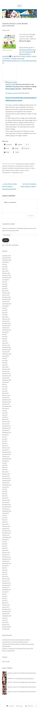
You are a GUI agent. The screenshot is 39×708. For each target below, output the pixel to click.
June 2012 (4, 570)
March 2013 (5, 550)
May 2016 (4, 467)
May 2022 (4, 312)
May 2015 (4, 493)
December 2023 (6, 275)
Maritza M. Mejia (10, 84)
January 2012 (5, 581)
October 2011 (5, 587)
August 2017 (5, 434)
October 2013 (5, 535)
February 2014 (6, 526)
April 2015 (4, 495)
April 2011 (4, 600)
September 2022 (6, 303)
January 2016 (5, 476)
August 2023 (5, 279)
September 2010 (6, 616)
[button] (9, 41)
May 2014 (4, 519)
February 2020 (6, 369)
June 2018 (4, 413)
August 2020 (5, 356)
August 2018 (5, 408)
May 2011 (4, 598)
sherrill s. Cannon (24, 170)
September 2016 (6, 458)
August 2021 (5, 332)
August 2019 (5, 382)
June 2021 (4, 336)
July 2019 (4, 384)
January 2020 (5, 371)
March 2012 (5, 576)
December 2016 (6, 452)
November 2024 (6, 258)
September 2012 (6, 563)
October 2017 (5, 430)
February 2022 (6, 319)
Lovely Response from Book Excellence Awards (15, 642)
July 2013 (4, 541)
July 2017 (4, 437)
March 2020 (5, 367)
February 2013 (6, 552)
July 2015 (4, 489)
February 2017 (6, 447)
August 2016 (5, 461)
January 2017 (5, 450)
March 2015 (5, 498)
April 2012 (4, 574)
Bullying (32, 164)
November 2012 (6, 559)
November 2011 (6, 585)
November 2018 (6, 402)
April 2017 (4, 443)
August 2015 (5, 487)
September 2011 (6, 589)
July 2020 (4, 358)
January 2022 (5, 321)
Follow (5, 240)
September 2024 (6, 260)
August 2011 (5, 592)
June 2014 (4, 517)
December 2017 (6, 426)
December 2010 (6, 609)
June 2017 (4, 439)
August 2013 (5, 539)
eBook (31, 166)
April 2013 (4, 548)
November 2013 (6, 533)
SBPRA (17, 170)
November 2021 (6, 325)
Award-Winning (20, 164)
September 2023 (6, 277)
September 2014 (6, 511)
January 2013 (5, 554)
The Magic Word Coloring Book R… (25, 678)
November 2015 (6, 480)
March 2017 (5, 445)
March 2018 (5, 419)
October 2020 (5, 351)
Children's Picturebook (8, 166)
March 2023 (5, 290)
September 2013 (6, 537)
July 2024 (4, 264)
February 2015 (6, 500)
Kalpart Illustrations (19, 168)
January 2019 (5, 397)
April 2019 (4, 391)
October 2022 (5, 301)
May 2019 (4, 389)
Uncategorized (6, 172)
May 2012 (4, 572)
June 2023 (4, 284)
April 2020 (4, 365)
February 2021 (6, 345)
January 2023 (5, 295)
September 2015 (6, 485)
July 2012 (4, 567)
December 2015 (6, 478)
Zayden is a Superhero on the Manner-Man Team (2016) (17, 648)
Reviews (12, 170)
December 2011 (6, 583)
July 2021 (4, 334)
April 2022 (4, 314)
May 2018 (4, 415)
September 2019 (6, 380)
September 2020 (6, 354)
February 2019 (6, 395)
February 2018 (6, 421)
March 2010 (5, 622)
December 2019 (6, 373)
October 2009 (5, 629)
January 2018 (5, 423)
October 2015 (5, 482)
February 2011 (6, 605)
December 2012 (6, 557)
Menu (19, 5)
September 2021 (6, 330)
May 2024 (4, 268)
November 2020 (6, 349)
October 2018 (5, 404)
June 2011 (4, 596)
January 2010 (5, 624)
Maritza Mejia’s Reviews (13, 89)
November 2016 (6, 454)
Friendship (11, 168)
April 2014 (4, 522)
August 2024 (5, 262)
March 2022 (5, 316)
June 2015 (4, 491)
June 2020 (4, 360)
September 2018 (6, 406)
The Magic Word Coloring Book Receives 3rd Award (16, 640)
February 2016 (6, 474)
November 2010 (6, 611)
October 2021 (5, 327)
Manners (27, 168)
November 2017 (6, 428)
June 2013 (4, 543)
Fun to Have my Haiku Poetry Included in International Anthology (9, 186)
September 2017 (6, 432)
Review (8, 170)
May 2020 (4, 362)
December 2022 (6, 297)
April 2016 (4, 469)
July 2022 (4, 308)
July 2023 (4, 282)
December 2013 (6, 530)
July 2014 (4, 515)
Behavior (27, 164)
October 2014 (5, 509)
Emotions (4, 168)
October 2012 (5, 561)
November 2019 (6, 375)
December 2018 (6, 399)
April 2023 (4, 288)
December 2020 (6, 347)
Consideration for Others (22, 166)
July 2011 (4, 594)
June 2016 (4, 465)
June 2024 (4, 266)
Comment (30, 215)
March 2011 (5, 602)
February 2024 (6, 273)
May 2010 (4, 618)
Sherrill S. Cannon (12, 93)
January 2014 (5, 528)
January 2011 (5, 607)
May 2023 (4, 286)
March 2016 (5, 471)
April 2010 (4, 620)
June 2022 (4, 310)
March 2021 (5, 343)
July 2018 (4, 410)
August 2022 (5, 306)
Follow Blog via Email (8, 224)
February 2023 (6, 292)
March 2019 (5, 393)
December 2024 (6, 255)
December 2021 (6, 323)
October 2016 (5, 456)
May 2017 (4, 441)
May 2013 (4, 546)
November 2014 (6, 506)
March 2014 (5, 524)
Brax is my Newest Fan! (8, 650)
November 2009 (6, 626)
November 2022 (6, 299)
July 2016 (4, 463)
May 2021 (4, 338)
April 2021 (4, 340)
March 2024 (5, 271)
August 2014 (5, 513)
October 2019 (5, 378)
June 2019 (4, 386)
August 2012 (5, 565)
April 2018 (4, 417)
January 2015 (5, 502)
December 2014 (6, 504)
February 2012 (6, 578)
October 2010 (5, 613)
